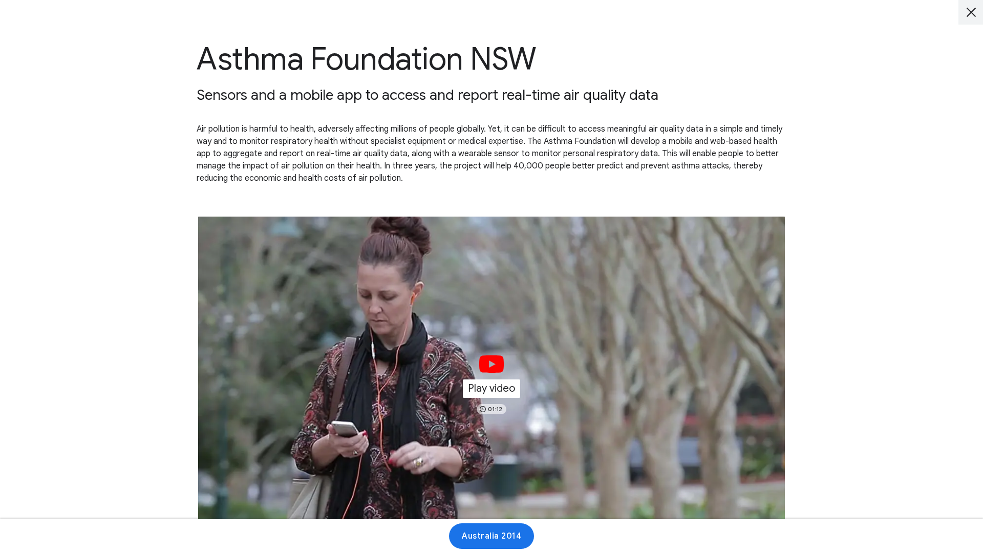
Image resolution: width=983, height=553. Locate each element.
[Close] (970, 12)
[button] (491, 381)
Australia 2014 (491, 536)
